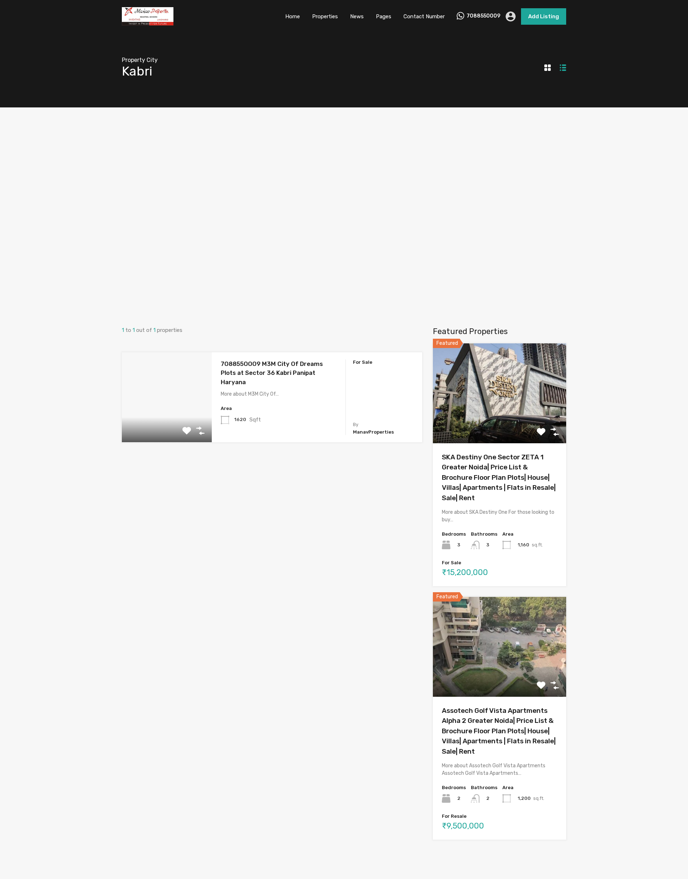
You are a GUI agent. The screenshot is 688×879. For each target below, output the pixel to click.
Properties (325, 16)
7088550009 (483, 16)
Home (292, 16)
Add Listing (543, 16)
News (357, 16)
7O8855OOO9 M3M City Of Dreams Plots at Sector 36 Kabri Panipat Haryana (272, 373)
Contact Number (424, 16)
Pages (383, 16)
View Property (167, 424)
